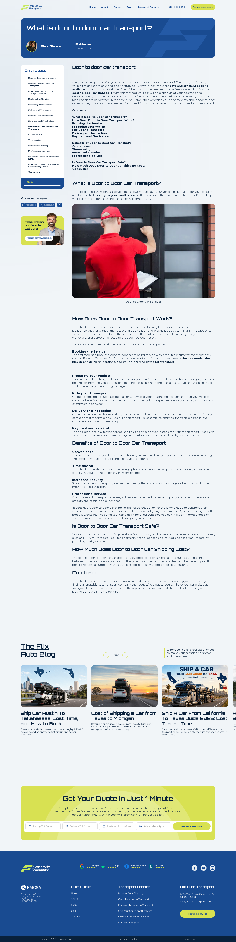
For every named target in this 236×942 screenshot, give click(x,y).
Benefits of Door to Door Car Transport (43, 128)
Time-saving (34, 140)
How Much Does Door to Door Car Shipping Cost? (43, 165)
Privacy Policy (189, 939)
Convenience (35, 134)
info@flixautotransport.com (195, 901)
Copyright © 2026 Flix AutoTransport (57, 939)
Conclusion (34, 172)
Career (118, 7)
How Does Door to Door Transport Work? (40, 92)
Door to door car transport (42, 78)
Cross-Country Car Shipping (133, 916)
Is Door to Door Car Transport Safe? (43, 157)
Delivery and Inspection (40, 116)
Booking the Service (38, 99)
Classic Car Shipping (129, 922)
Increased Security (38, 145)
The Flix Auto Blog (38, 650)
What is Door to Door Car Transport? (41, 84)
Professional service (39, 151)
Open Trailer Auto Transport (133, 899)
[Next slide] (125, 655)
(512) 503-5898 (176, 7)
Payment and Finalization (41, 121)
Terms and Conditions (128, 939)
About (104, 7)
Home (92, 7)
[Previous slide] (106, 655)
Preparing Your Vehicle (40, 104)
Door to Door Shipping (130, 893)
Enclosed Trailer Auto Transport (135, 905)
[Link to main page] (36, 868)
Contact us (77, 916)
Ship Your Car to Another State (135, 911)
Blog (129, 7)
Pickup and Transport (39, 110)
